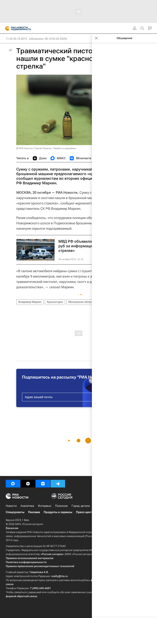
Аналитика (27, 506)
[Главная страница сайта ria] (6, 28)
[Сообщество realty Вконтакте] (43, 483)
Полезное (61, 506)
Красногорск (55, 301)
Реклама (34, 512)
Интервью (44, 506)
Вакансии (12, 528)
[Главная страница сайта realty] (25, 28)
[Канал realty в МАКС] (13, 483)
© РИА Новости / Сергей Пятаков (33, 148)
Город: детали (81, 506)
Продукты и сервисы (58, 512)
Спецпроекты (15, 512)
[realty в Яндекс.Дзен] (28, 483)
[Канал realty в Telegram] (58, 483)
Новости (11, 506)
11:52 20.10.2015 (16, 38)
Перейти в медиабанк (64, 148)
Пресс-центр (84, 512)
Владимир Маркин (30, 301)
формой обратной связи (21, 596)
